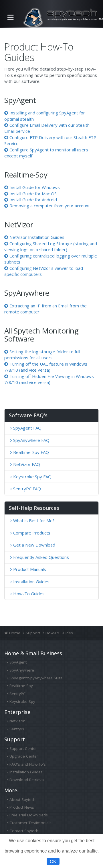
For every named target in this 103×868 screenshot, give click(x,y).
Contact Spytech (23, 830)
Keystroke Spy (22, 701)
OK (53, 861)
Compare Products (31, 533)
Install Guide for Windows (34, 187)
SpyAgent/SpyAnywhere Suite (36, 677)
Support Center (23, 748)
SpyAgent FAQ (27, 428)
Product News (21, 807)
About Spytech (22, 799)
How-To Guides (29, 593)
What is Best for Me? (34, 520)
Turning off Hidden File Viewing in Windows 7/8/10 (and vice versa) (49, 379)
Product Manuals (29, 569)
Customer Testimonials (30, 822)
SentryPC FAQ (27, 488)
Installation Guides (31, 581)
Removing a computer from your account (49, 205)
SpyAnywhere (21, 670)
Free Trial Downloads (28, 815)
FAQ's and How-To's (27, 764)
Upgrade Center (23, 756)
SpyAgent (18, 662)
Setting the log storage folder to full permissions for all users (42, 354)
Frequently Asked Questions (41, 557)
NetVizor (17, 720)
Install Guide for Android (33, 199)
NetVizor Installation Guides (36, 237)
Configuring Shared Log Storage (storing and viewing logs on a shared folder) (50, 246)
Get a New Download (34, 545)
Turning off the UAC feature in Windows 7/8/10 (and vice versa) (45, 367)
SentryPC (17, 693)
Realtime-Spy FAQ (31, 452)
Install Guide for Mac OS (33, 193)
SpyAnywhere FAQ (31, 440)
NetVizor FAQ (26, 464)
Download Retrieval (27, 779)
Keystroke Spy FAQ (32, 476)
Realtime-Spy (21, 685)
